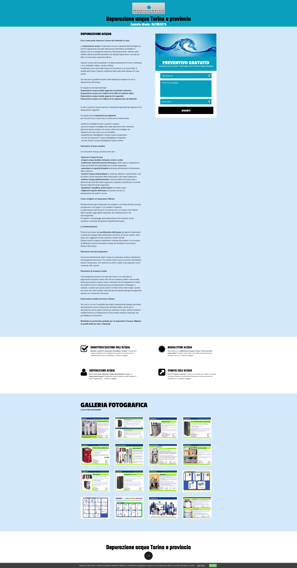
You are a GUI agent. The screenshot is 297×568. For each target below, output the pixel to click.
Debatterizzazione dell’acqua (110, 347)
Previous (204, 337)
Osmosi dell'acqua (180, 370)
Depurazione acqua (102, 370)
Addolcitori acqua (180, 347)
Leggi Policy (201, 565)
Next (209, 337)
